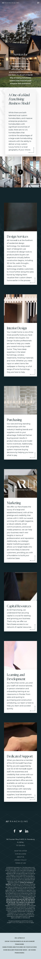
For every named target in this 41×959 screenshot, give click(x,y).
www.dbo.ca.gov (21, 913)
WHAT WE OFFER (20, 851)
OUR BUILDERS (20, 854)
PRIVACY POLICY (21, 860)
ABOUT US (20, 857)
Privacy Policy (15, 922)
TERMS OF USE (20, 863)
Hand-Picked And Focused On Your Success (19, 947)
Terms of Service (26, 922)
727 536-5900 (20, 845)
